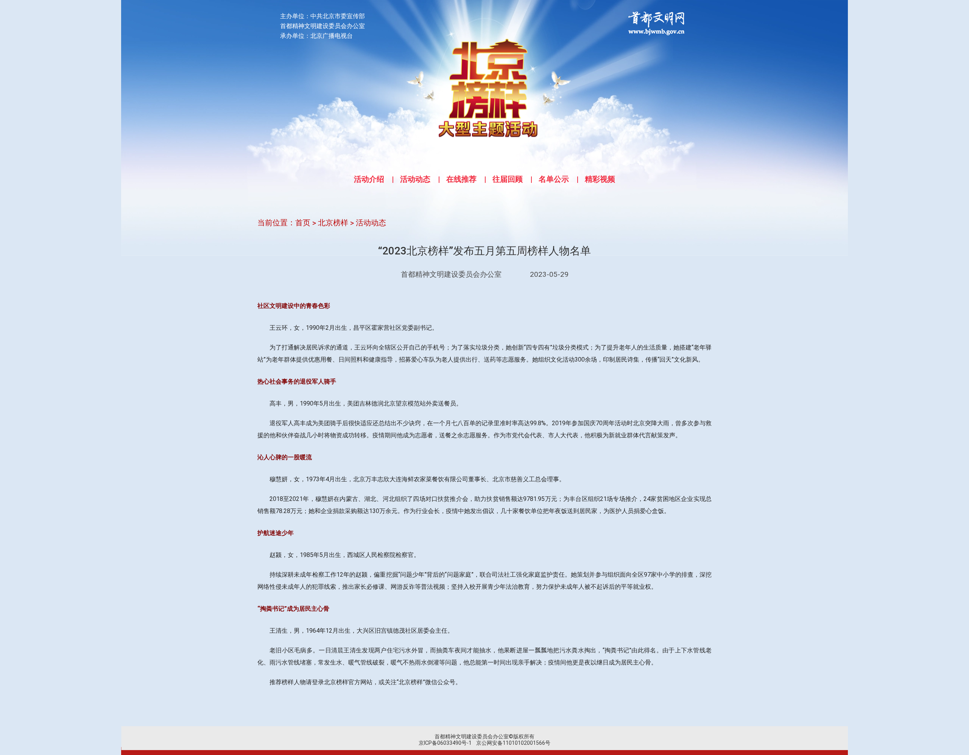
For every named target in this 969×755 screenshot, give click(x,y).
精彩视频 (600, 179)
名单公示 (554, 179)
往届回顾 (507, 179)
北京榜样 (333, 222)
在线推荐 (461, 179)
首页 (302, 222)
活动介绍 (369, 179)
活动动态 (415, 179)
